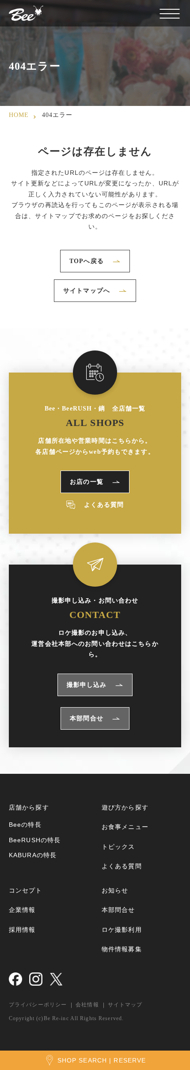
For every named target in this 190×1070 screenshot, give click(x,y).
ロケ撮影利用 (122, 929)
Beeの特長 (25, 824)
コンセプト (25, 890)
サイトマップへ (86, 290)
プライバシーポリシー (38, 1005)
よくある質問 (104, 504)
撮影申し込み (87, 685)
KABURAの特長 (33, 855)
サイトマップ (125, 1005)
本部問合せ (86, 718)
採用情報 (22, 929)
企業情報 (22, 909)
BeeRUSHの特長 (35, 840)
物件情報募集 (122, 949)
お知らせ (115, 890)
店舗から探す (29, 807)
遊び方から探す (125, 807)
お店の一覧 (86, 481)
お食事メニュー (125, 826)
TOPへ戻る (86, 261)
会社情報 (87, 1005)
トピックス (118, 846)
